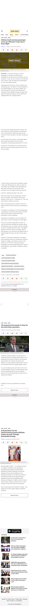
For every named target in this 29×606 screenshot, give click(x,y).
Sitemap (25, 599)
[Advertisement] (14, 14)
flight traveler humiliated (7, 266)
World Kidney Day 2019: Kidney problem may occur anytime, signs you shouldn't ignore (1, 304)
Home (2, 34)
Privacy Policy (11, 599)
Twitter (15, 285)
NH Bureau (3, 46)
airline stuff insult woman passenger (10, 263)
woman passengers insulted (8, 257)
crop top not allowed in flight (8, 260)
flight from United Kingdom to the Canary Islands (13, 269)
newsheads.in (18, 604)
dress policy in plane (19, 266)
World (11, 34)
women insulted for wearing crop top (10, 271)
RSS (8, 600)
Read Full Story (14, 390)
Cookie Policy (18, 599)
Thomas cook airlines (11, 255)
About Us (4, 599)
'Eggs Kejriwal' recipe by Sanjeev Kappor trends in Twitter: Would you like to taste (28, 304)
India (6, 34)
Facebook (3, 285)
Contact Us (13, 600)
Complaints (19, 600)
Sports (17, 34)
